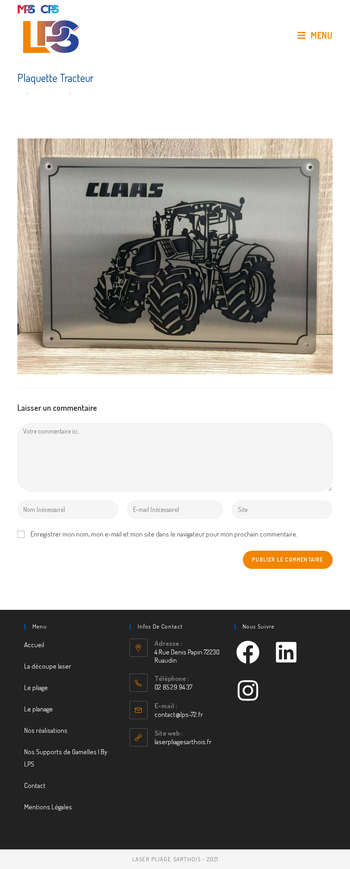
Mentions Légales (48, 807)
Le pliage (36, 687)
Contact (35, 785)
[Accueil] (20, 93)
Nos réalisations (45, 730)
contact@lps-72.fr (178, 714)
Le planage (38, 709)
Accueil (34, 644)
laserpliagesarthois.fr (182, 741)
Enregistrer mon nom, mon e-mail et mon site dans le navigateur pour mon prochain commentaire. (164, 534)
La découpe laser (47, 666)
